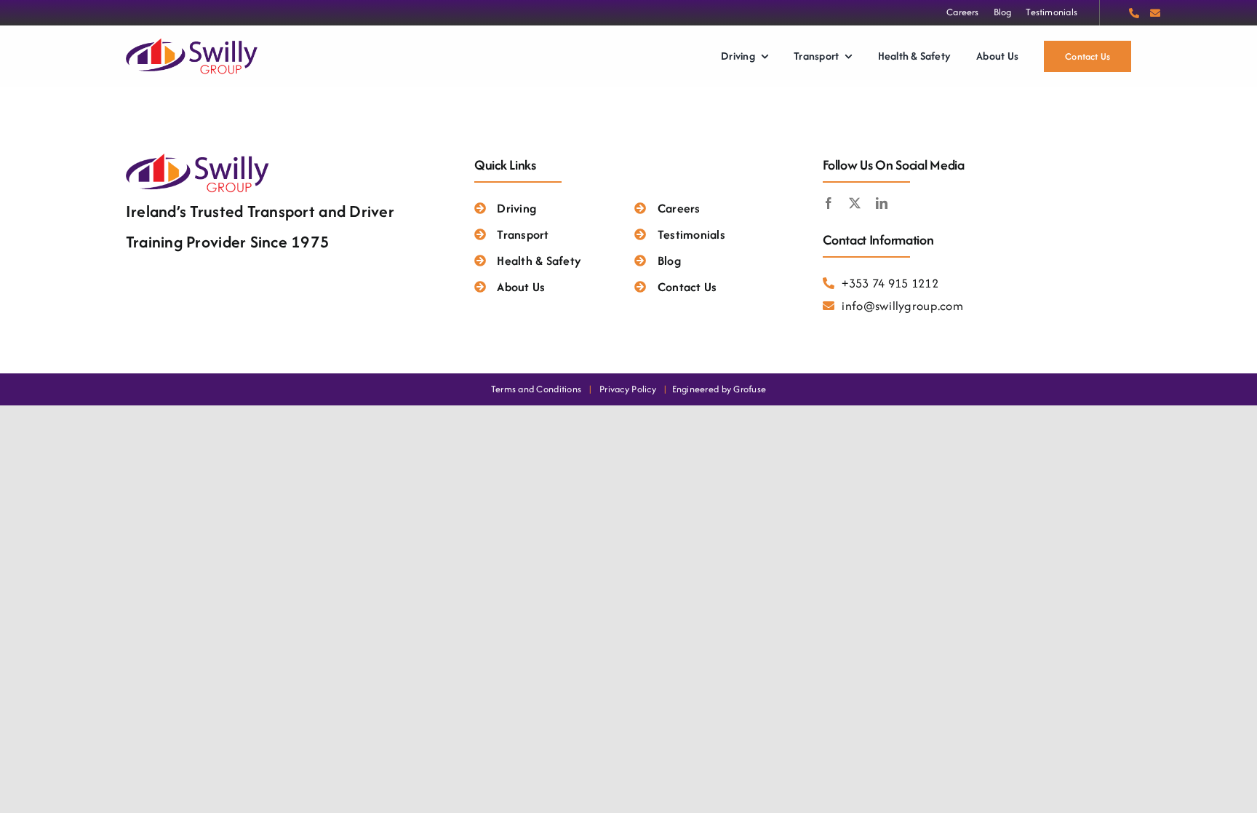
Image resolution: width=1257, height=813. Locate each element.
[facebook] (828, 203)
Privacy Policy (627, 389)
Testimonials (691, 234)
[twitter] (855, 203)
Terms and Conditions (536, 389)
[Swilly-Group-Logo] (193, 40)
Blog (669, 260)
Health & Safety (539, 260)
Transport (522, 234)
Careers (679, 208)
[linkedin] (881, 203)
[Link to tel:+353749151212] (1134, 13)
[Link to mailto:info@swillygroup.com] (1155, 13)
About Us (521, 287)
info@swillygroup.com (902, 305)
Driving (516, 208)
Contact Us (687, 287)
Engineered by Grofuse (719, 389)
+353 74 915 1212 (890, 283)
